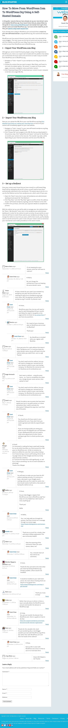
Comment (5, 671)
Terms (48, 718)
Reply (47, 273)
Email (4, 693)
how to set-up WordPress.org (19, 25)
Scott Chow (17, 336)
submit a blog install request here (18, 28)
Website (4, 697)
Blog (35, 718)
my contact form (39, 315)
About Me (29, 718)
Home (22, 718)
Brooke (7, 531)
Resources (41, 718)
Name (4, 689)
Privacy (62, 718)
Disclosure (55, 718)
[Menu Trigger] (66, 2)
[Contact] (59, 74)
